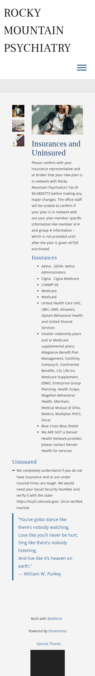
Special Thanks (49, 643)
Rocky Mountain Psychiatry (37, 30)
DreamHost (57, 631)
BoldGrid (55, 618)
